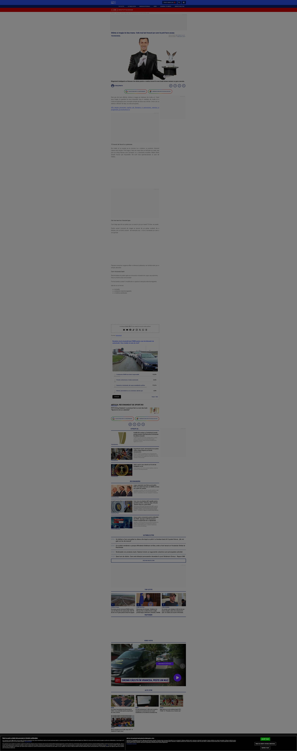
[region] (148, 743)
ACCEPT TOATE (265, 739)
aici (107, 745)
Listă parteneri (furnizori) (132, 743)
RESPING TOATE (265, 747)
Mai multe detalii (28, 741)
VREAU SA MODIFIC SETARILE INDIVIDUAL (265, 743)
